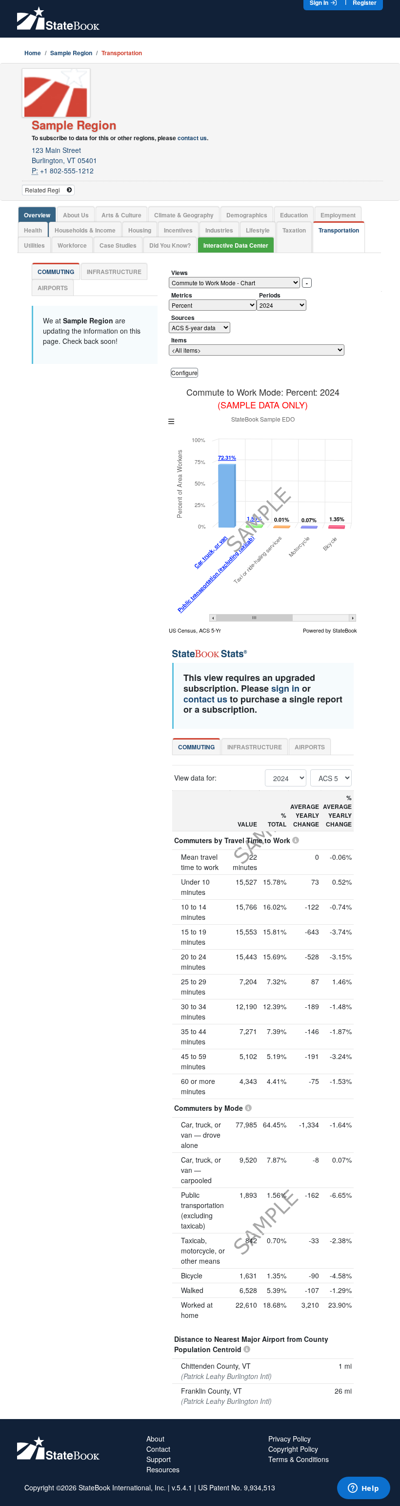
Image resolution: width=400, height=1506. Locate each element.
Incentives (178, 230)
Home (32, 52)
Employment (338, 215)
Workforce (72, 245)
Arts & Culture (121, 215)
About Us (76, 215)
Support (158, 1459)
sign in (285, 688)
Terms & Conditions (298, 1459)
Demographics (246, 215)
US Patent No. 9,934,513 (236, 1487)
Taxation (294, 230)
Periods (269, 295)
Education (294, 215)
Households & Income (85, 230)
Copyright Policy (293, 1449)
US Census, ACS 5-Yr (195, 630)
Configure (184, 372)
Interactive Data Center (235, 245)
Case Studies (118, 245)
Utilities (34, 245)
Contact (158, 1449)
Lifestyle (258, 230)
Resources (163, 1469)
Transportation (339, 230)
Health (33, 230)
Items (179, 340)
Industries (219, 230)
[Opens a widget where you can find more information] (363, 1489)
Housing (139, 230)
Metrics (181, 295)
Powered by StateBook (330, 630)
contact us (192, 137)
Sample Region (71, 52)
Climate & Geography (184, 215)
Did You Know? (170, 245)
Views (179, 272)
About (155, 1438)
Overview (37, 215)
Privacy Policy (289, 1438)
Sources (183, 317)
